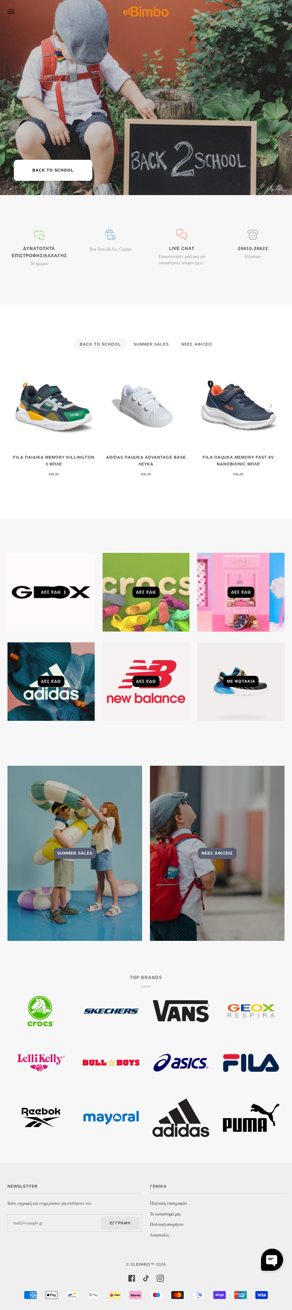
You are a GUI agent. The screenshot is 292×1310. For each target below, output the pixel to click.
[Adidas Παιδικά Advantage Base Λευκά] (146, 406)
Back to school (53, 170)
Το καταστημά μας (165, 1214)
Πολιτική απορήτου (166, 1224)
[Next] (270, 406)
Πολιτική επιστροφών (168, 1203)
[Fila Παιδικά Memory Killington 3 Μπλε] (53, 406)
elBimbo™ (143, 1264)
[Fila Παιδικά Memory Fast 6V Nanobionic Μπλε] (238, 406)
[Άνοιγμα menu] (18, 11)
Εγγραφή (120, 1223)
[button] (272, 1260)
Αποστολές (159, 1235)
